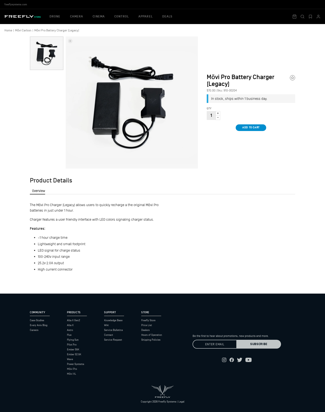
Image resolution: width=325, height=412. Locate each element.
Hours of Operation (151, 334)
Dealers (145, 330)
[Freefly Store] (22, 16)
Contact (108, 334)
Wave (70, 359)
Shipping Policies (151, 339)
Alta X (70, 325)
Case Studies (37, 320)
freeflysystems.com (15, 4)
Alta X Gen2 (73, 320)
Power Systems (75, 364)
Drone (55, 16)
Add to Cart (251, 127)
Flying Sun (73, 339)
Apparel (145, 16)
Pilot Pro (71, 344)
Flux (69, 334)
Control (121, 16)
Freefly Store (148, 320)
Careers (34, 330)
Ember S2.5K (74, 354)
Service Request (113, 339)
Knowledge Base (113, 320)
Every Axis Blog (38, 325)
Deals (167, 16)
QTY (209, 108)
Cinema (99, 16)
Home (8, 30)
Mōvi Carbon (23, 30)
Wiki (106, 325)
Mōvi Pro (72, 368)
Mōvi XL (71, 373)
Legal (181, 401)
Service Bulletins (113, 330)
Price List (146, 325)
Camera (76, 16)
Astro (70, 330)
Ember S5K (73, 349)
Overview (38, 191)
